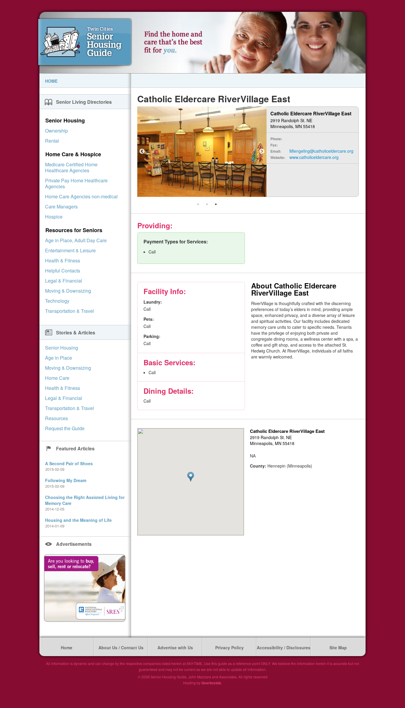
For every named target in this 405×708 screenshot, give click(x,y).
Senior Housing (65, 120)
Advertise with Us (175, 647)
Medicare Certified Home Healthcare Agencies (71, 167)
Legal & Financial (63, 280)
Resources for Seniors (73, 230)
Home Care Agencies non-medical (81, 196)
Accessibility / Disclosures (283, 647)
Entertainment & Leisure (70, 250)
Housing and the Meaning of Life (78, 520)
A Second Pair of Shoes (69, 463)
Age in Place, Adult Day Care (76, 240)
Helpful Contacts (62, 270)
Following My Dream (65, 480)
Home (51, 81)
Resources (56, 418)
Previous (142, 151)
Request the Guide (64, 428)
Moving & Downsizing (68, 290)
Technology (57, 300)
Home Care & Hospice (73, 154)
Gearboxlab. (211, 682)
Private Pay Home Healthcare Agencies (76, 183)
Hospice (54, 216)
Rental (52, 140)
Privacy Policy (229, 647)
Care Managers (61, 206)
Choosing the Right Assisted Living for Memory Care (85, 500)
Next (262, 151)
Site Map (338, 647)
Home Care (57, 377)
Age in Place (58, 357)
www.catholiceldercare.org (314, 157)
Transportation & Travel (69, 310)
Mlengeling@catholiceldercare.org (321, 151)
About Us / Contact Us (120, 647)
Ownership (56, 130)
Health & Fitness (62, 260)
